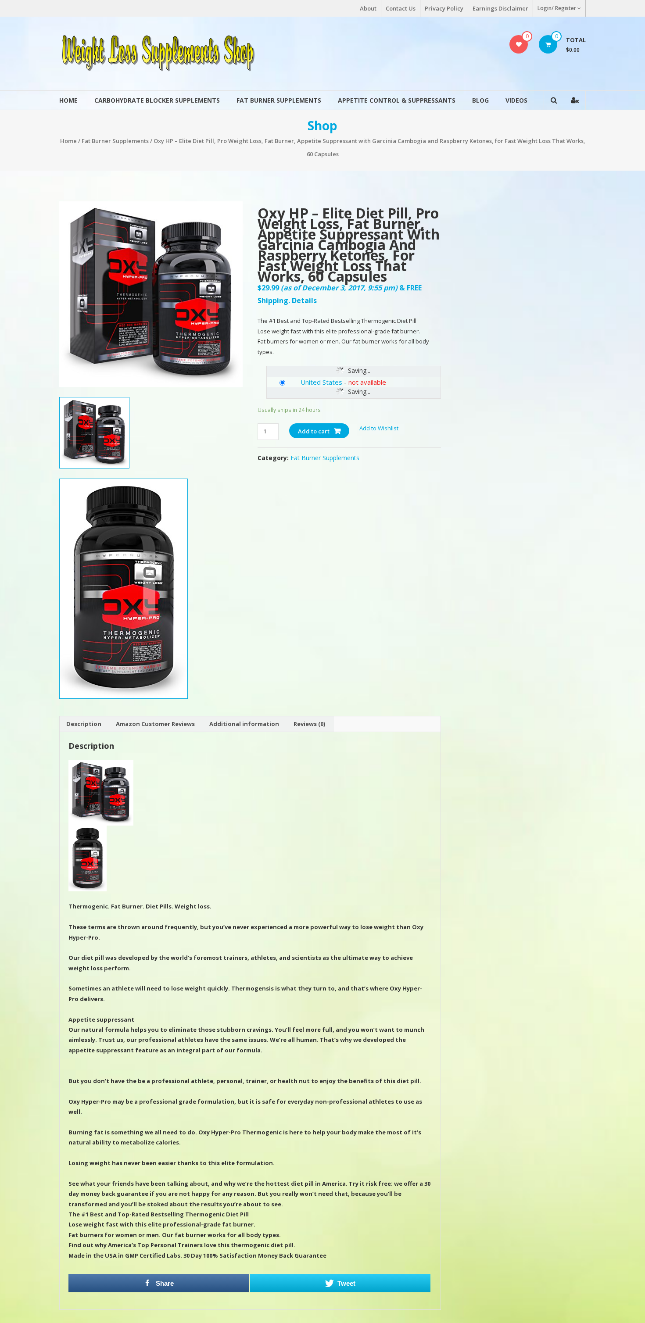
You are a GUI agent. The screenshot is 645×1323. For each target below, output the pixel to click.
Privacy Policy (444, 8)
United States (321, 382)
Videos (516, 100)
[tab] (83, 724)
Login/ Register (557, 8)
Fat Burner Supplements (278, 100)
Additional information (244, 724)
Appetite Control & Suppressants (396, 100)
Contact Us (401, 8)
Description (83, 724)
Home (68, 100)
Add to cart (314, 431)
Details (304, 300)
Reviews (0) (309, 724)
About (368, 8)
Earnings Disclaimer (500, 8)
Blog (480, 100)
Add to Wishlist (379, 428)
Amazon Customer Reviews (155, 724)
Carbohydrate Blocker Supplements (157, 100)
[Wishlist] (519, 44)
